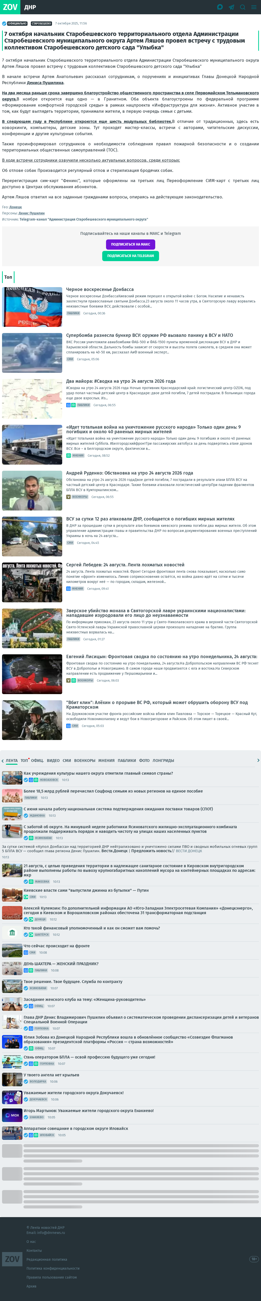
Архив (31, 1286)
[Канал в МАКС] (220, 7)
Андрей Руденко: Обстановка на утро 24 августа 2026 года (129, 473)
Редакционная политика (47, 1259)
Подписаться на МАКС (130, 244)
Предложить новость (151, 850)
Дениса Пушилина (45, 82)
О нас (31, 1242)
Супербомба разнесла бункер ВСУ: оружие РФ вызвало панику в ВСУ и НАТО (149, 335)
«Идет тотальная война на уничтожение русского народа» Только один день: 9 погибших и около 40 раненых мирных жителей (153, 429)
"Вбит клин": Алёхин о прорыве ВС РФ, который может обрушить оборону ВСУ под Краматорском (157, 705)
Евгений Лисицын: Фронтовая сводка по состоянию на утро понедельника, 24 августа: (161, 656)
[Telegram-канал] (231, 7)
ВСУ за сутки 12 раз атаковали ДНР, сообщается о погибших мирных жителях (150, 519)
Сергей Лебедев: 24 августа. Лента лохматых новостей (125, 565)
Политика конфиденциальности (53, 1268)
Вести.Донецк (114, 850)
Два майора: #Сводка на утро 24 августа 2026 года (121, 381)
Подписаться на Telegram (130, 256)
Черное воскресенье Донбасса (100, 289)
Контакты (34, 1250)
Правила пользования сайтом (52, 1277)
